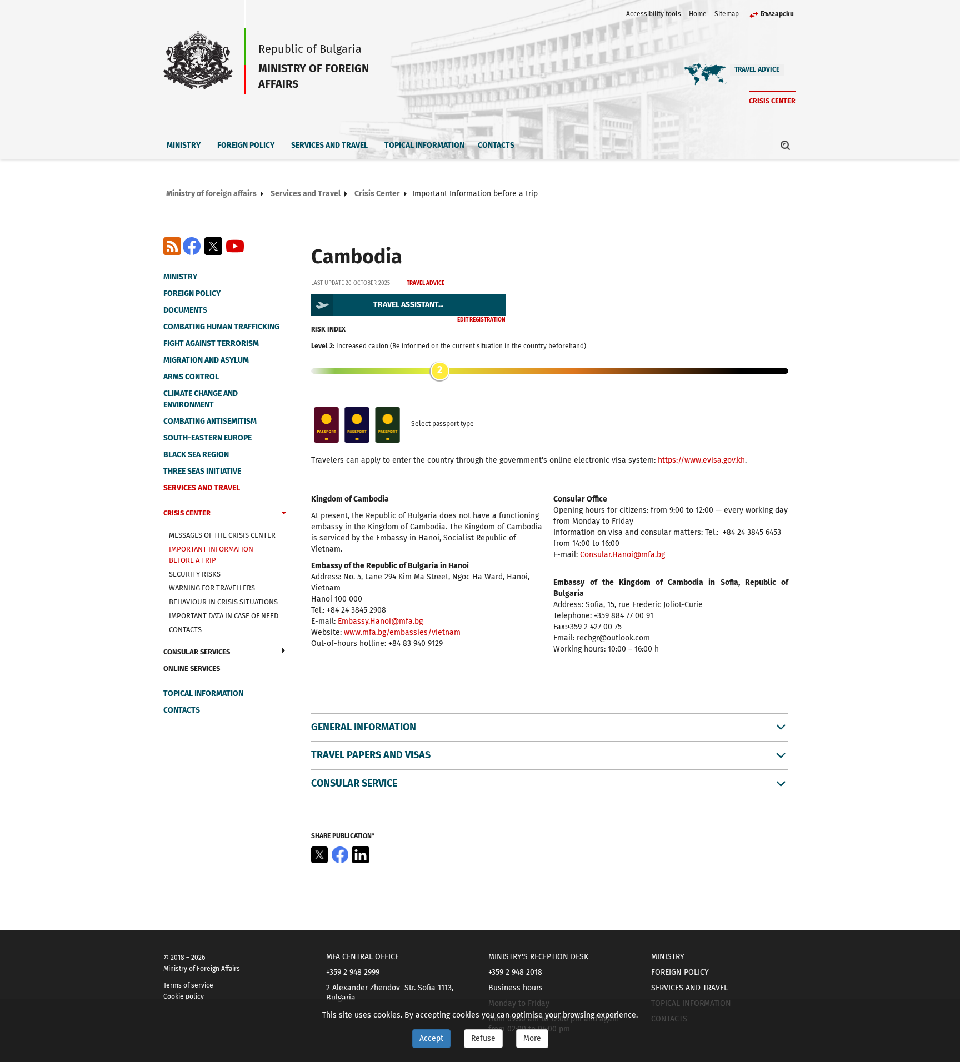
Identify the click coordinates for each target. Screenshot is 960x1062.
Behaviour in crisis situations (223, 602)
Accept (431, 1038)
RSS (172, 246)
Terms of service (188, 985)
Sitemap (726, 14)
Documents (185, 310)
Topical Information (424, 145)
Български (777, 14)
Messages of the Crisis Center (222, 535)
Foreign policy (245, 145)
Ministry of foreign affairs (211, 193)
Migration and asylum (206, 360)
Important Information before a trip (211, 554)
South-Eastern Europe (207, 438)
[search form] (785, 145)
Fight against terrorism (211, 343)
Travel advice (756, 69)
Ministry (184, 145)
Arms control (191, 377)
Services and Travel (329, 145)
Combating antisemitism (210, 421)
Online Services (191, 668)
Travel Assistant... (408, 304)
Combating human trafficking (221, 327)
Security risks (195, 574)
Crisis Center (772, 101)
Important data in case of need (223, 616)
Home (698, 14)
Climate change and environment (200, 399)
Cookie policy (183, 996)
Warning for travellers (212, 588)
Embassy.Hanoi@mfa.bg (380, 621)
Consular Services (196, 652)
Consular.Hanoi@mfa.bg (622, 554)
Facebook (192, 246)
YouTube (235, 246)
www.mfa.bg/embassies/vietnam (402, 632)
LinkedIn (360, 854)
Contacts (496, 145)
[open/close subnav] (284, 514)
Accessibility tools (653, 14)
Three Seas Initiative (202, 471)
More (532, 1038)
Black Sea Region (196, 454)
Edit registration (481, 320)
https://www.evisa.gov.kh (701, 460)
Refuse (483, 1038)
